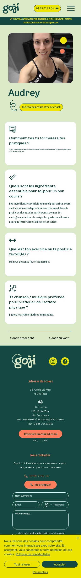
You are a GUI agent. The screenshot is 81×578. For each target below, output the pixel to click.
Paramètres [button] (40, 572)
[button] (41, 107)
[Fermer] (75, 541)
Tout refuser (22, 564)
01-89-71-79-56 (39, 476)
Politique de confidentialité (33, 554)
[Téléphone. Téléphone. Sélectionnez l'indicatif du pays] (48, 504)
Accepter (60, 564)
